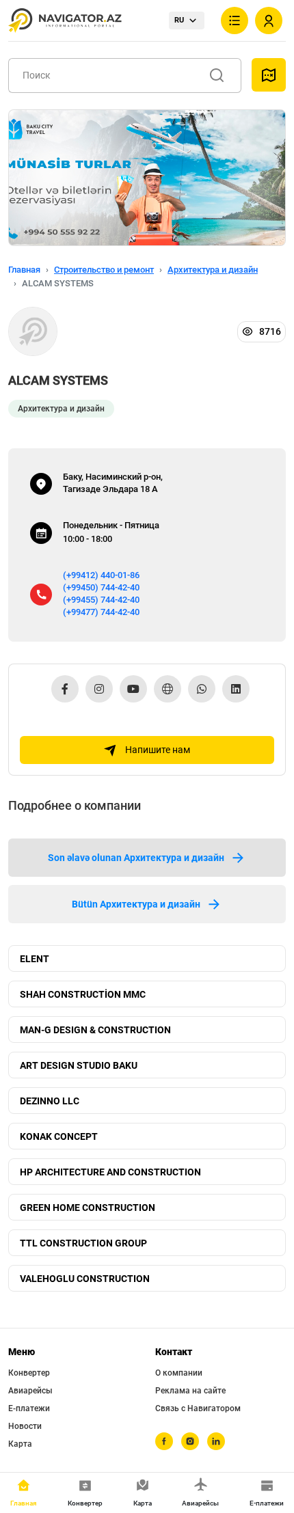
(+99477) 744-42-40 (101, 612)
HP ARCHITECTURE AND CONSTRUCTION (110, 1172)
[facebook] (164, 1441)
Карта (20, 1444)
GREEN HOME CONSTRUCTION (87, 1207)
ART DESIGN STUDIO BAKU (78, 1065)
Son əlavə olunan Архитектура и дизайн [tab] (136, 857)
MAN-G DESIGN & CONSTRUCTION (95, 1029)
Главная (24, 269)
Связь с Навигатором (198, 1408)
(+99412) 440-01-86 (101, 575)
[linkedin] (216, 1441)
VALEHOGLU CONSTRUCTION (85, 1278)
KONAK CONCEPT (59, 1136)
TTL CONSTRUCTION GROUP (83, 1243)
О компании (178, 1373)
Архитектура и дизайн (213, 269)
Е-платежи (29, 1408)
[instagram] (190, 1441)
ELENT (34, 958)
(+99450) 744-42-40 (101, 587)
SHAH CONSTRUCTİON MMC (83, 994)
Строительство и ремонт (104, 269)
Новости (25, 1426)
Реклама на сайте (190, 1390)
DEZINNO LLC (49, 1100)
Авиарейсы (30, 1390)
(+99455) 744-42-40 (101, 600)
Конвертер (29, 1373)
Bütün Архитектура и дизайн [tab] (136, 904)
